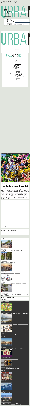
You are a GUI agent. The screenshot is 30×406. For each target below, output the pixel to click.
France (8, 11)
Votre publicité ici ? (5, 226)
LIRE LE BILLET (6, 198)
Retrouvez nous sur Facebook (8, 230)
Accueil (5, 9)
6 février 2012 (4, 183)
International (10, 12)
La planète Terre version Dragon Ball (14, 186)
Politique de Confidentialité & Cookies (15, 24)
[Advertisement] (15, 102)
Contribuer (9, 20)
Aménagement (7, 16)
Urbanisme (6, 13)
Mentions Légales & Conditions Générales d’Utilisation (18, 74)
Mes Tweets (4, 299)
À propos (6, 18)
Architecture (6, 14)
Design (5, 17)
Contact (5, 25)
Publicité (9, 19)
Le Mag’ (5, 10)
